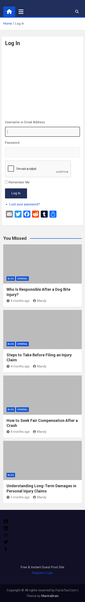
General (22, 278)
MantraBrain (50, 596)
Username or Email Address (25, 122)
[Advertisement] (42, 83)
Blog (11, 278)
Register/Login (42, 573)
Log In (16, 193)
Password (12, 143)
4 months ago (20, 301)
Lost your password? (24, 204)
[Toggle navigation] (21, 12)
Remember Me (19, 182)
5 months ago (20, 497)
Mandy (41, 301)
